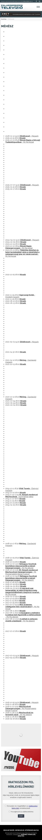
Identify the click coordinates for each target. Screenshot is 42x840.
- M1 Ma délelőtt (21, 578)
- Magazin (29, 136)
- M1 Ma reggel (22, 141)
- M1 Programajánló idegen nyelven (21, 572)
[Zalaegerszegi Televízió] (12, 7)
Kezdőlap (3, 19)
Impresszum (19, 830)
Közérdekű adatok (32, 830)
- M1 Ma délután (20, 566)
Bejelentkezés (8, 830)
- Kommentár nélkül (21, 496)
